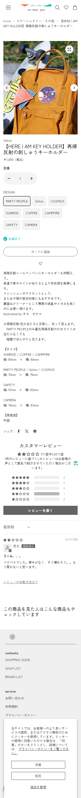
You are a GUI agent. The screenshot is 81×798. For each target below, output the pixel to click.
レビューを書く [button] (40, 510)
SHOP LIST (13, 668)
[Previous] (7, 87)
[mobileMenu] (8, 7)
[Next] (74, 87)
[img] (13, 540)
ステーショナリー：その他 (35, 21)
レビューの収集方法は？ (20, 582)
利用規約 (11, 706)
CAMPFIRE (52, 213)
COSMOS (57, 201)
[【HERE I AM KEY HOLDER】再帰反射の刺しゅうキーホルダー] (69, 49)
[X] (26, 431)
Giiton (39, 201)
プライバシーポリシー (21, 715)
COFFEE (32, 213)
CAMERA (31, 224)
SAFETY (12, 224)
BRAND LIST (14, 676)
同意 (38, 764)
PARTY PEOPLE (17, 201)
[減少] (9, 178)
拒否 (38, 776)
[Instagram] (12, 637)
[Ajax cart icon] (75, 7)
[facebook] (18, 431)
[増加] (31, 178)
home (7, 21)
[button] (21, 493)
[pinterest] (35, 431)
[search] (57, 7)
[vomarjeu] (36, 7)
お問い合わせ (14, 698)
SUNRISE (12, 213)
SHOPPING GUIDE (17, 659)
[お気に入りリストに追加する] (40, 263)
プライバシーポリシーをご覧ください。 (40, 751)
